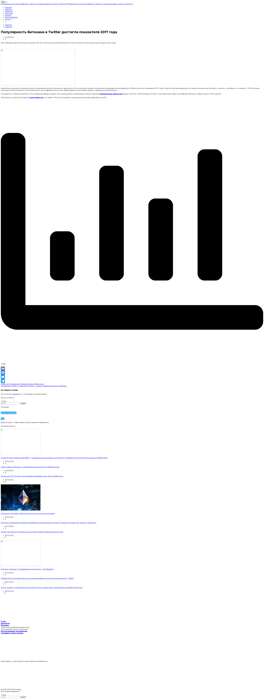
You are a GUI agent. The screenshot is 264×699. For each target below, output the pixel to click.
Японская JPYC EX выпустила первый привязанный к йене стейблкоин (32, 476)
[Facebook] (132, 373)
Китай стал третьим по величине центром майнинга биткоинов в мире (32, 532)
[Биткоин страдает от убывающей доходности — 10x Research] (20, 566)
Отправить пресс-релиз (12, 633)
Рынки (8, 19)
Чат (2, 419)
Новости (8, 10)
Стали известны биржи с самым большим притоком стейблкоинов (30, 467)
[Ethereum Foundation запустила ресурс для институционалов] (20, 510)
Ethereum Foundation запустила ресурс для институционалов (28, 514)
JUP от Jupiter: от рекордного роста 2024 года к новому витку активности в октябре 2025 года (41, 588)
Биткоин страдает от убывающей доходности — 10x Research (27, 569)
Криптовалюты (11, 17)
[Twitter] (132, 377)
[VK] (132, 369)
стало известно (36, 97)
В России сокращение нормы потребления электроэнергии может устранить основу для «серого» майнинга (48, 523)
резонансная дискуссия (111, 94)
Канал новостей (8, 413)
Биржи (8, 15)
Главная (8, 8)
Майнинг (9, 11)
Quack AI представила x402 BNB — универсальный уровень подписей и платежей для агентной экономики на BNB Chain (54, 458)
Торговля (9, 13)
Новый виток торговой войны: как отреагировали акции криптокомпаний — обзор (37, 578)
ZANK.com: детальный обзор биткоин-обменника (22, 384)
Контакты (5, 623)
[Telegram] (132, 381)
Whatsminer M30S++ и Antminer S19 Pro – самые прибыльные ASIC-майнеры (34, 386)
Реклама (5, 625)
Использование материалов (14, 631)
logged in (16, 394)
